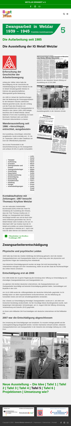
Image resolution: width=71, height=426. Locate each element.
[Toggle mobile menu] (67, 14)
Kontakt (54, 422)
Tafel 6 (48, 388)
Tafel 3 (12, 388)
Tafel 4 (24, 388)
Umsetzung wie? (36, 392)
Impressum (37, 422)
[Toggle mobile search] (64, 14)
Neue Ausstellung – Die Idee (23, 384)
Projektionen (12, 392)
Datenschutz (46, 422)
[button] (18, 237)
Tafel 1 (51, 384)
